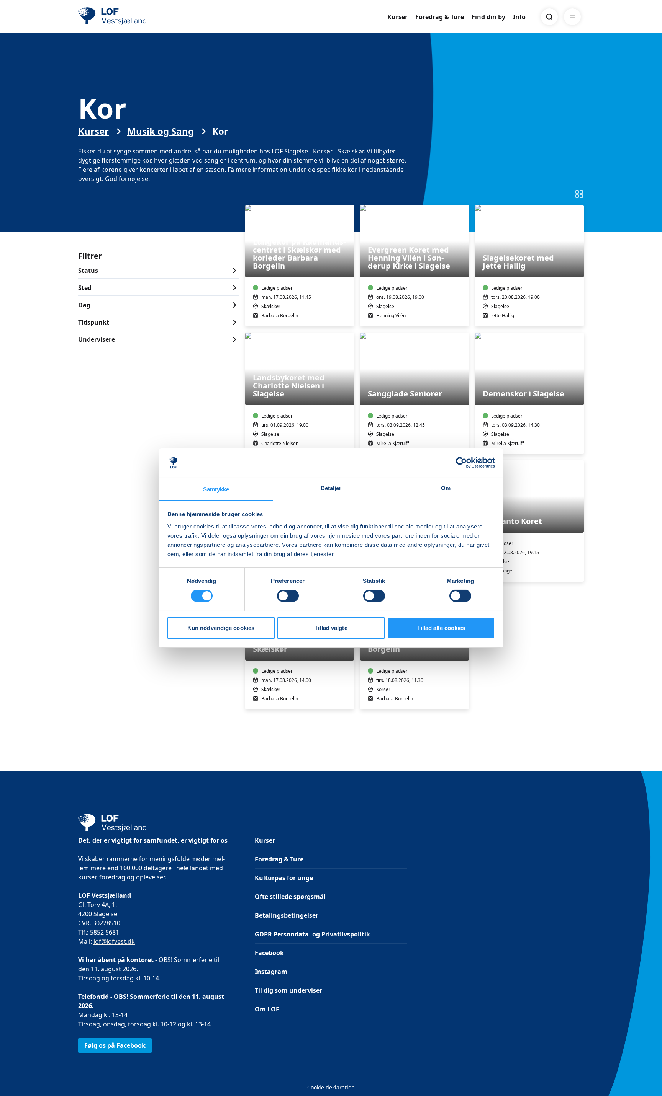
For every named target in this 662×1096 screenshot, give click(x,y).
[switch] (288, 596)
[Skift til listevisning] (579, 194)
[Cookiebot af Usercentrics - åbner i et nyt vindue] (461, 462)
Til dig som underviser (288, 990)
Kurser (397, 17)
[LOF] (134, 17)
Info (519, 17)
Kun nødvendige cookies (220, 628)
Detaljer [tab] (331, 488)
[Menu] (572, 16)
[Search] (549, 16)
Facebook (269, 953)
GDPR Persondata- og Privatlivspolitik (312, 934)
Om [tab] (446, 488)
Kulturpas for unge (284, 878)
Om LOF (267, 1009)
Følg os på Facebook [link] (115, 1045)
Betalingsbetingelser (286, 915)
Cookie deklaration (331, 1087)
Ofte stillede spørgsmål (290, 896)
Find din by (488, 17)
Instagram (271, 971)
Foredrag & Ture (439, 17)
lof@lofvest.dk (114, 941)
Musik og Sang (160, 131)
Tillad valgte (331, 628)
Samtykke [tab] (216, 489)
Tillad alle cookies (441, 628)
